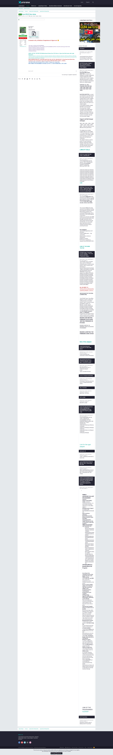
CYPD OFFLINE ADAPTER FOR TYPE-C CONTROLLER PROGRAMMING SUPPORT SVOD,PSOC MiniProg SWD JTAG (86, 409)
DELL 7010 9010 (83, 387)
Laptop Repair (21, 5)
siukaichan (82, 720)
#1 (76, 71)
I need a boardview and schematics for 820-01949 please (85, 347)
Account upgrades (78, 5)
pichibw (81, 378)
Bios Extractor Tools (68, 5)
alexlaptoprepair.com (23, 46)
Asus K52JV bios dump (27, 14)
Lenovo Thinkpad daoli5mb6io (86, 375)
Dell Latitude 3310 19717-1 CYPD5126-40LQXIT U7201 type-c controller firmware (85, 361)
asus (31, 16)
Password (82, 48)
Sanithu (81, 454)
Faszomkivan (82, 51)
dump (37, 16)
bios (34, 16)
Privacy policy (81, 747)
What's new (33, 5)
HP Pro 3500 (82, 397)
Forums (27, 5)
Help (85, 747)
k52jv (40, 16)
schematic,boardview (29, 747)
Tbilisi (25, 44)
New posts (21, 8)
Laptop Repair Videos (42, 5)
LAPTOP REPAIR (21, 747)
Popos (81, 467)
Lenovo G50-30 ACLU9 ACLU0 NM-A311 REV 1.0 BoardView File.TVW (86, 463)
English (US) (68, 747)
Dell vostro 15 (83, 451)
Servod (81, 390)
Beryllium (62, 747)
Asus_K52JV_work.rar (33, 36)
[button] (36, 6)
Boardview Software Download (55, 5)
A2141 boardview (83, 717)
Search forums (27, 8)
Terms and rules (74, 747)
